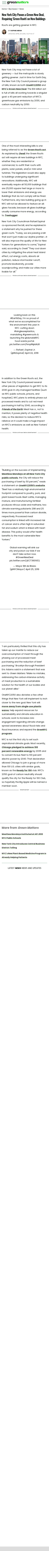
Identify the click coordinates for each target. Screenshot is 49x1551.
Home (4, 9)
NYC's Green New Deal (14, 88)
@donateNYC (32, 337)
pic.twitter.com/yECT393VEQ (25, 560)
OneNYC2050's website (32, 485)
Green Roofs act (37, 149)
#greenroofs (30, 334)
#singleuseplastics (24, 331)
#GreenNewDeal (24, 557)
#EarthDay (16, 318)
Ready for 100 (24, 770)
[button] (5, 3)
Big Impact (13, 9)
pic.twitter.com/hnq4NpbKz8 (25, 344)
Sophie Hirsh (16, 30)
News (22, 9)
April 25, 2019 (32, 569)
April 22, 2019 (31, 352)
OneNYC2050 (33, 85)
